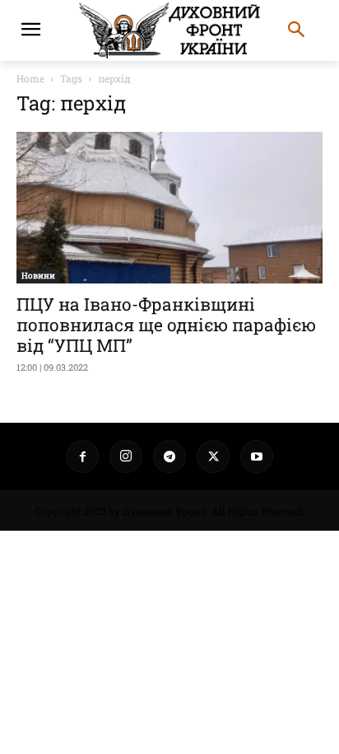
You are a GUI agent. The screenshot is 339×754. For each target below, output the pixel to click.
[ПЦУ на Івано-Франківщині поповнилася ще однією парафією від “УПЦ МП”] (169, 207)
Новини (38, 275)
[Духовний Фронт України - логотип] (169, 30)
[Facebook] (82, 456)
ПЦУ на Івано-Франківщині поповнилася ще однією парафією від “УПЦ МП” (166, 325)
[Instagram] (125, 456)
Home (30, 78)
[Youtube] (256, 456)
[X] (213, 456)
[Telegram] (169, 456)
